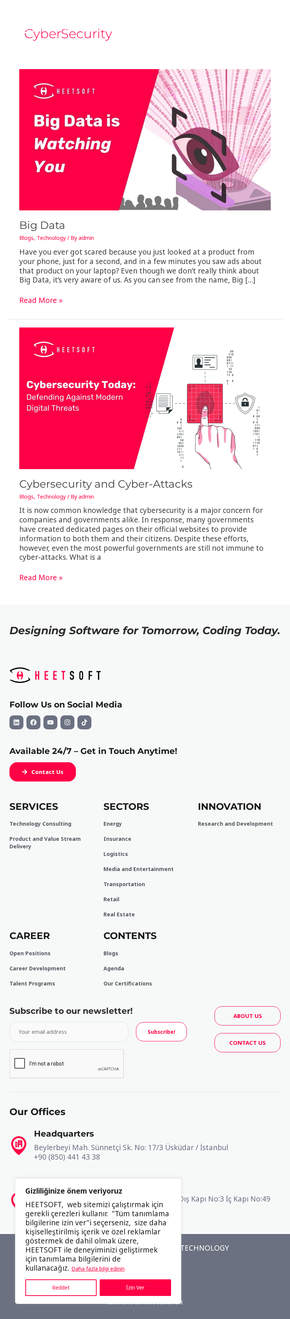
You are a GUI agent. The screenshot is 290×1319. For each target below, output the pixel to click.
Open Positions (30, 953)
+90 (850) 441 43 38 (67, 1157)
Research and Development (235, 823)
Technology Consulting (40, 823)
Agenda (113, 968)
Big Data (42, 225)
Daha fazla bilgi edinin (98, 1268)
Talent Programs (32, 983)
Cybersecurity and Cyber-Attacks (106, 483)
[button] (42, 772)
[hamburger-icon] (233, 27)
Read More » (41, 300)
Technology (51, 237)
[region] (98, 1241)
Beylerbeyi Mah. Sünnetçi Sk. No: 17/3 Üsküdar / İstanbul (131, 1147)
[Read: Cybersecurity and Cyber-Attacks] (145, 397)
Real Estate (119, 914)
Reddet (61, 1287)
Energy (112, 823)
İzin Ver (135, 1287)
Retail (111, 899)
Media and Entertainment (138, 869)
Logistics (115, 853)
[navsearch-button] (271, 27)
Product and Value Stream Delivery (45, 842)
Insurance (117, 838)
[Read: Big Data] (145, 139)
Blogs (26, 237)
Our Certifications (127, 983)
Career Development (37, 968)
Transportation (124, 884)
